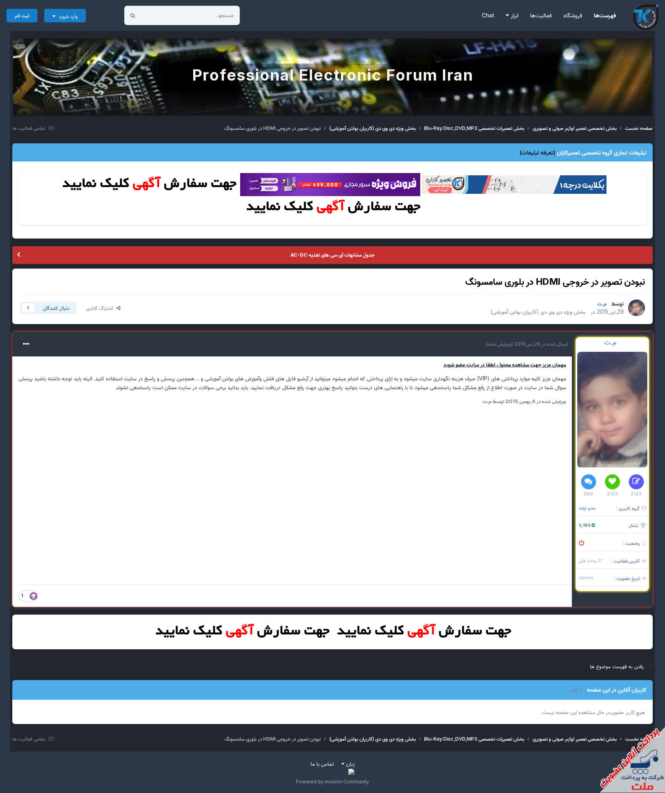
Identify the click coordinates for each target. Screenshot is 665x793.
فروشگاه (572, 15)
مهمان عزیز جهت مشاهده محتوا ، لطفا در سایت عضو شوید (504, 364)
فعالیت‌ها (541, 15)
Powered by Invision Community (332, 782)
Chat (488, 15)
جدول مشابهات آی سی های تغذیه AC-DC (332, 255)
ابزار (513, 15)
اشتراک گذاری (101, 308)
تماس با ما (322, 763)
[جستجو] (132, 15)
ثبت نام (22, 15)
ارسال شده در (540, 344)
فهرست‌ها (605, 15)
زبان (349, 763)
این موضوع (162, 15)
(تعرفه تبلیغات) (537, 152)
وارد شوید (66, 16)
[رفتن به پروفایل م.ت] (636, 307)
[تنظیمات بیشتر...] (26, 344)
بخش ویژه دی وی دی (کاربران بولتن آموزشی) (537, 311)
